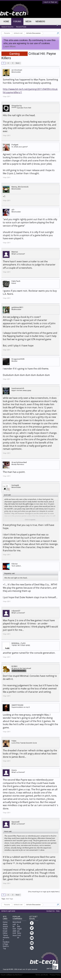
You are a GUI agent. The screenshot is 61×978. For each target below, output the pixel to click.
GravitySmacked (19, 462)
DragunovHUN (17, 359)
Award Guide (5, 928)
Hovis (14, 770)
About (5, 924)
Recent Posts (21, 27)
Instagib (15, 485)
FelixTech (15, 281)
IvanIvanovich (17, 388)
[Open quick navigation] (58, 33)
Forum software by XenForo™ (12, 975)
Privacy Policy (55, 975)
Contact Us (50, 911)
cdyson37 (15, 611)
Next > (18, 63)
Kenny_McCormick (19, 187)
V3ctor (14, 564)
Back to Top (6, 947)
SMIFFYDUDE (17, 705)
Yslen (13, 741)
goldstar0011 (17, 307)
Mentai (14, 252)
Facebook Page (6, 943)
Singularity (16, 106)
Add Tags (9, 899)
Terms (5, 935)
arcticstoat (16, 70)
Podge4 (14, 145)
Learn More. (9, 46)
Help (58, 911)
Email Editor (5, 932)
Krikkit (14, 666)
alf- (13, 210)
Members (40, 21)
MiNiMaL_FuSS (18, 643)
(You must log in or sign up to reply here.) (44, 892)
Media (28, 21)
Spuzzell (15, 822)
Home (6, 21)
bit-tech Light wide (8, 911)
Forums (17, 21)
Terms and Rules (41, 975)
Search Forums (7, 27)
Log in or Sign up (50, 2)
